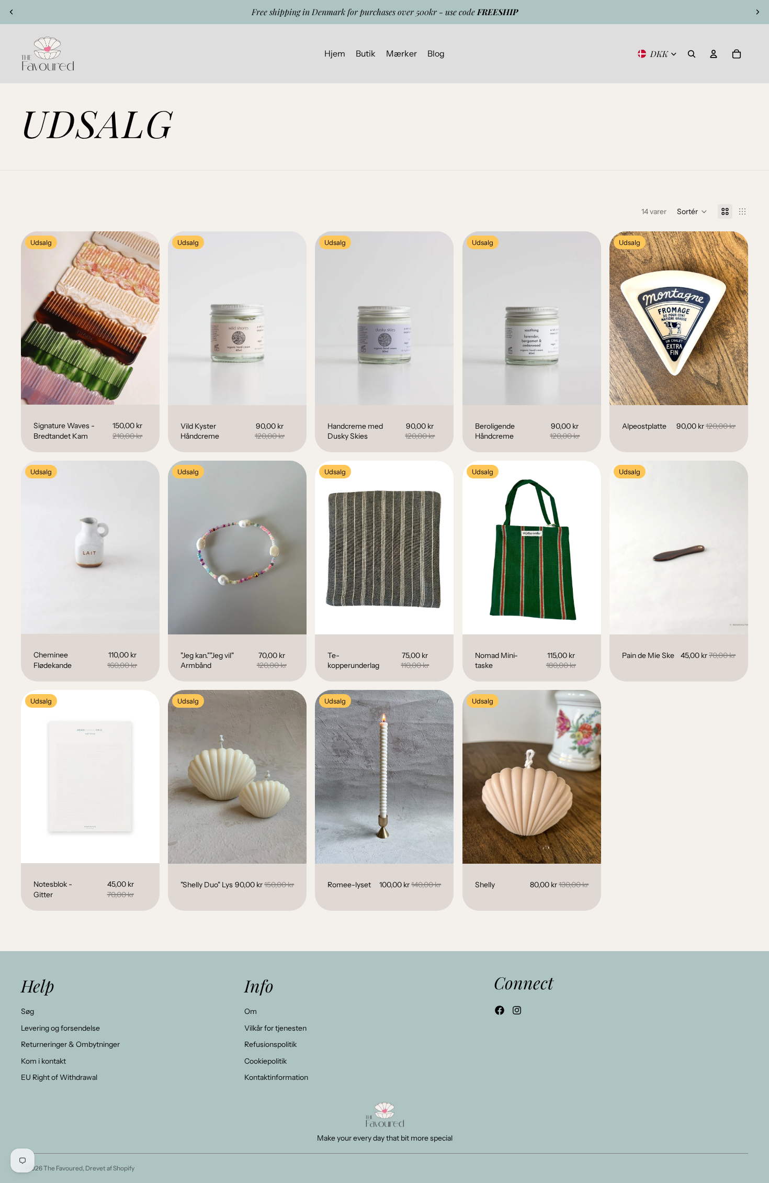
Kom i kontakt (43, 1061)
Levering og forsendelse (60, 1028)
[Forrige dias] (11, 12)
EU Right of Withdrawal (59, 1077)
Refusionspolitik (270, 1044)
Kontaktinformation (276, 1077)
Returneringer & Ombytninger (70, 1044)
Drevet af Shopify (109, 1168)
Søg (27, 1011)
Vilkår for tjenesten (275, 1028)
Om (250, 1011)
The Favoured (63, 1168)
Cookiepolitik (265, 1061)
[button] (692, 211)
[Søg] (691, 53)
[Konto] (713, 53)
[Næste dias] (757, 12)
